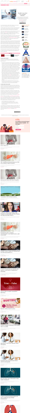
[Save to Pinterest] (22, 23)
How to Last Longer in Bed (26, 77)
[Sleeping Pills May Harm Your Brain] (23, 26)
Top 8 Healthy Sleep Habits (26, 37)
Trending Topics (24, 73)
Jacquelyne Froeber (3, 295)
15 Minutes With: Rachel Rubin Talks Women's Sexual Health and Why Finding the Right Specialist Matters (10, 214)
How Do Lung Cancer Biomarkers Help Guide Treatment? (10, 379)
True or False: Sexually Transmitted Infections (9, 292)
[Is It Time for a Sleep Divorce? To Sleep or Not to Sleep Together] (23, 34)
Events (2, 3)
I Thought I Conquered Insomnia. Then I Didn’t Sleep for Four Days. (27, 40)
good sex (5, 3)
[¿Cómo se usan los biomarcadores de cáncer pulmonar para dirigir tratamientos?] (10, 390)
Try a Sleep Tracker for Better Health (27, 31)
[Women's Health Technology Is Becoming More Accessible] (10, 319)
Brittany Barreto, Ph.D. (3, 329)
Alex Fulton (2, 166)
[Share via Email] (25, 23)
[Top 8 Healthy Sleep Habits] (23, 37)
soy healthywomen (15, 3)
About (26, 1)
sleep (3, 109)
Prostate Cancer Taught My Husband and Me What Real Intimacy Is (10, 251)
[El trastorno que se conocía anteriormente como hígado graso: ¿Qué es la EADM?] (10, 226)
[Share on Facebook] (20, 23)
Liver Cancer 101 (4, 145)
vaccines (2, 312)
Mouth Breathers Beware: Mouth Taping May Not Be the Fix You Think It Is (27, 29)
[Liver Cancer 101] (10, 139)
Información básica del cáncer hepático (10, 180)
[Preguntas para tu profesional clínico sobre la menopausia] (10, 354)
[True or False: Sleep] (2, 55)
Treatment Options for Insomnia (16, 55)
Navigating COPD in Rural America (9, 196)
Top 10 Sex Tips (25, 74)
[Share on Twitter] (21, 23)
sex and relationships (3, 256)
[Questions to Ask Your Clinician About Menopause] (10, 337)
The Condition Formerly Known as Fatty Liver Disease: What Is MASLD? (10, 162)
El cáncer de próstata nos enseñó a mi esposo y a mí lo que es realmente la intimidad (9, 270)
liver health (2, 149)
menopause (2, 348)
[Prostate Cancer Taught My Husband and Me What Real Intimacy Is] (10, 245)
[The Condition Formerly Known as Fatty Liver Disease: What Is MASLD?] (10, 156)
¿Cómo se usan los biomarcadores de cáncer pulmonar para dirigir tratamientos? (9, 397)
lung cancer (2, 383)
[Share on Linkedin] (23, 23)
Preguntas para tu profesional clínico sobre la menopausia (9, 361)
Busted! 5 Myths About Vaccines (8, 308)
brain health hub (9, 3)
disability (2, 330)
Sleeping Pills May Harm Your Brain (26, 26)
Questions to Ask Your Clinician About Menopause (9, 344)
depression (9, 108)
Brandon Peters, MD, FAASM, (13, 37)
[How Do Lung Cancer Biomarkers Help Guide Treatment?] (10, 372)
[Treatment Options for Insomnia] (12, 55)
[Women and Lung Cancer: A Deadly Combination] (10, 409)
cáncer (1, 403)
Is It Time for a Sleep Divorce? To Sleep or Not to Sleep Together (26, 35)
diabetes (18, 94)
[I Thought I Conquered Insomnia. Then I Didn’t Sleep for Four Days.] (23, 39)
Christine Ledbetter (3, 255)
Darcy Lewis (2, 148)
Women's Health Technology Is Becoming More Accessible (10, 326)
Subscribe (25, 3)
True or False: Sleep (7, 55)
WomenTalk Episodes (20, 3)
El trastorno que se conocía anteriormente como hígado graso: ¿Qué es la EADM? (10, 234)
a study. (15, 108)
